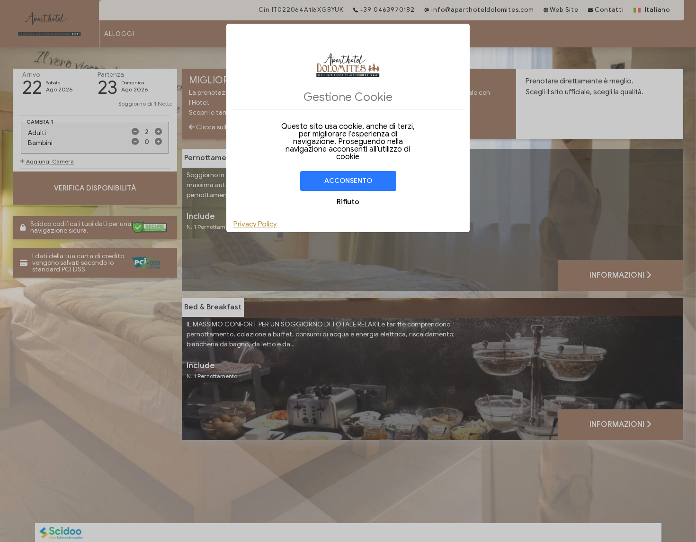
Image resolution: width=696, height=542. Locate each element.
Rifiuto (348, 202)
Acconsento (348, 181)
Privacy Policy (255, 224)
